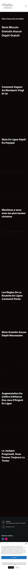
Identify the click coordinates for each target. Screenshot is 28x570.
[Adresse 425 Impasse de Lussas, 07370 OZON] (3, 522)
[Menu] (25, 6)
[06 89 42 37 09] (3, 527)
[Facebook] (3, 539)
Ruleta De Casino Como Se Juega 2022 (12, 389)
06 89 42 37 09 (10, 527)
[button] (26, 543)
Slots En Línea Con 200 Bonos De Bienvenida (13, 172)
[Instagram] (6, 539)
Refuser (17, 567)
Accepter (14, 557)
